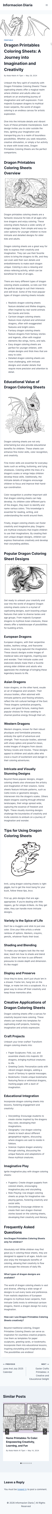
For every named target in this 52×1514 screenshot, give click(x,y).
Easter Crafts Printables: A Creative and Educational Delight (39, 1371)
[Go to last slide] (7, 1432)
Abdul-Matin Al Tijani (15, 76)
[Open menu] (46, 5)
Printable (8, 40)
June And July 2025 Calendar (13, 1368)
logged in (22, 1489)
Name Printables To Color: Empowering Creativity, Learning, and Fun (22, 1442)
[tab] (21, 1463)
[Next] (45, 1432)
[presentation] (26, 1417)
